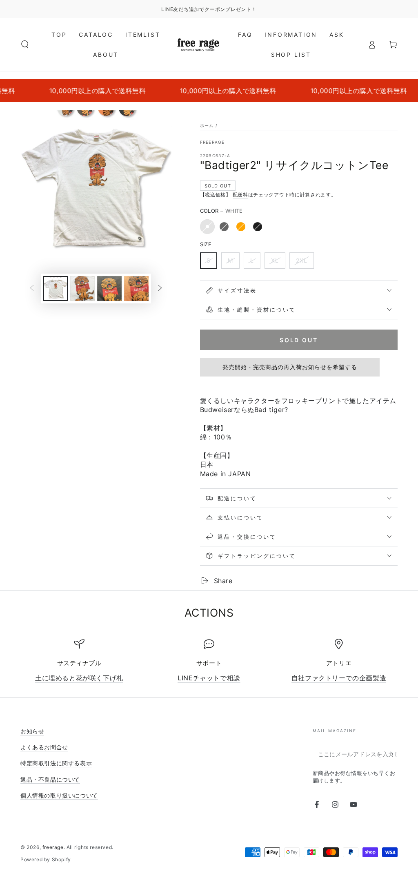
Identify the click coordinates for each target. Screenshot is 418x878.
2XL (301, 260)
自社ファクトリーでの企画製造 (338, 678)
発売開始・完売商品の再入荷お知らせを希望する (289, 366)
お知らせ (32, 731)
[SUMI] (257, 226)
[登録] (393, 754)
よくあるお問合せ (44, 747)
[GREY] (224, 226)
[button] (25, 44)
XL (275, 260)
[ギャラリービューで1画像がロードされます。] (55, 288)
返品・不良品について (50, 779)
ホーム (207, 125)
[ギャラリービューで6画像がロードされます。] (109, 288)
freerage (212, 142)
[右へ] (160, 288)
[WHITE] (207, 226)
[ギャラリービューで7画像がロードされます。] (136, 288)
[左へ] (32, 288)
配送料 (240, 195)
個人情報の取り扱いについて (59, 795)
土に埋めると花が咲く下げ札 (79, 678)
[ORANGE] (240, 226)
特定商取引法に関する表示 (56, 763)
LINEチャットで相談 (209, 678)
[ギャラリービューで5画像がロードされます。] (82, 288)
